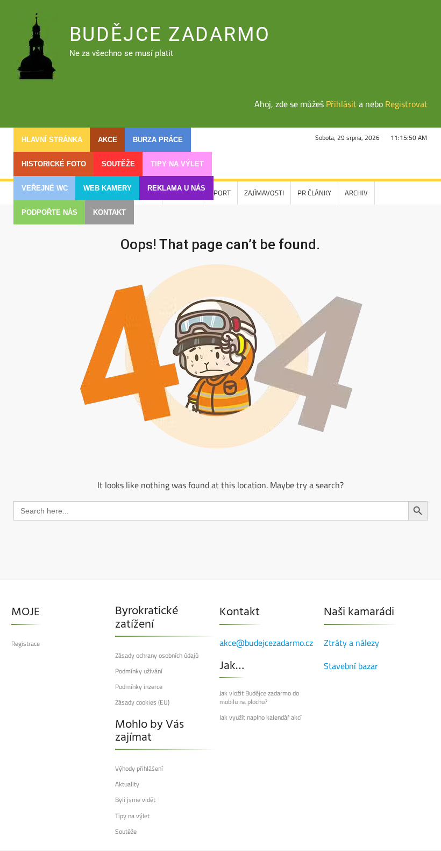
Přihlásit (341, 104)
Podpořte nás (49, 212)
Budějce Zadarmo (170, 34)
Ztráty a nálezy (351, 643)
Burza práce (158, 140)
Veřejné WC (45, 188)
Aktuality (127, 784)
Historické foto (54, 164)
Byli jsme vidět (135, 800)
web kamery (107, 188)
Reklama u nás (176, 188)
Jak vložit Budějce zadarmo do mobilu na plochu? (259, 697)
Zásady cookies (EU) (142, 702)
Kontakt (109, 212)
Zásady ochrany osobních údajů (156, 655)
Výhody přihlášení (139, 768)
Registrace (25, 643)
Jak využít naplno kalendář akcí (260, 717)
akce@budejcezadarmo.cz (266, 643)
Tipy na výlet (177, 164)
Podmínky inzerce (138, 687)
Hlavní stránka (52, 140)
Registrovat (406, 104)
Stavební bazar (351, 666)
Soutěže (118, 164)
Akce (107, 140)
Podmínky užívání (138, 671)
